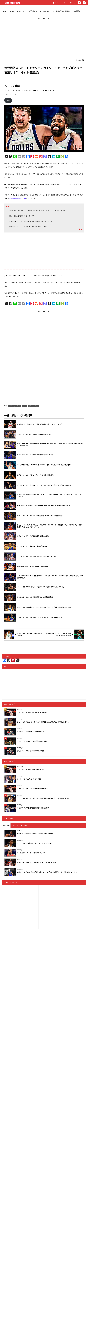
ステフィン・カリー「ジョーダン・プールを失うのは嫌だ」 (36, 475)
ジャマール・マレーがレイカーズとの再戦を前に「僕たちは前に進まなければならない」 (45, 506)
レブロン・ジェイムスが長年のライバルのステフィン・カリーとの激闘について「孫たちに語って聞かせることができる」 (50, 445)
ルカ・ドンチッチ (33, 406)
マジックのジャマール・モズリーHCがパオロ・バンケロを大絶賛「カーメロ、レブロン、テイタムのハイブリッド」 (50, 495)
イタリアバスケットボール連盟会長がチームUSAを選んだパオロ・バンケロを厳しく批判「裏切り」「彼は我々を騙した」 (50, 577)
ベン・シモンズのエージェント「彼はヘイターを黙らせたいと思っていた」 (40, 587)
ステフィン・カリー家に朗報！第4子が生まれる (32, 546)
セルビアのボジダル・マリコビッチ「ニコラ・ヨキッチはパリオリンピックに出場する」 (45, 465)
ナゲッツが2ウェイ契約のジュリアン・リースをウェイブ (34, 843)
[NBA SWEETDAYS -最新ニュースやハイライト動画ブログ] (13, 2)
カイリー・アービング (14, 406)
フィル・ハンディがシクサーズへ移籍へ (29, 779)
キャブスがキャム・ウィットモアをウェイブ (31, 853)
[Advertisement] (44, 35)
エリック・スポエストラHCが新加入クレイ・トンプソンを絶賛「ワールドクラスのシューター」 (47, 872)
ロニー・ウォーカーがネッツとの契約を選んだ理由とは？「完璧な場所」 (40, 516)
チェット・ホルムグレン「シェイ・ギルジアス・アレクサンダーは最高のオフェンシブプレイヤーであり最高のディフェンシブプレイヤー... (50, 526)
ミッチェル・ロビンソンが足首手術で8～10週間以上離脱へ (35, 597)
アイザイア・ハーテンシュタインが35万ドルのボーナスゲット (36, 556)
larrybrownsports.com (17, 198)
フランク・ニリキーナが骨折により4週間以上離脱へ (33, 536)
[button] (79, 2)
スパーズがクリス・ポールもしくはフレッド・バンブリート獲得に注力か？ (41, 617)
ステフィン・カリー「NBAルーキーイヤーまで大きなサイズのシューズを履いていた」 (44, 485)
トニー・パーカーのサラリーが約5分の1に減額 (32, 741)
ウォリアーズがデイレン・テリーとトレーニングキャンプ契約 (36, 862)
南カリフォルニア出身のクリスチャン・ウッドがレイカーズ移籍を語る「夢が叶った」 (44, 607)
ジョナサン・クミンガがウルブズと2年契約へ (31, 751)
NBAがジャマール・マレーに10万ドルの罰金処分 (32, 567)
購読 (8, 100)
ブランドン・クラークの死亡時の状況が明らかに (32, 712)
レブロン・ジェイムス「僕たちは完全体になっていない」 (35, 455)
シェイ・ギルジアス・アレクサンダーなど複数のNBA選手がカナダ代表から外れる (43, 722)
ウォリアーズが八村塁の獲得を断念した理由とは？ (33, 808)
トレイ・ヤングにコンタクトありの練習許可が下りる (34, 434)
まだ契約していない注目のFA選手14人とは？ (31, 732)
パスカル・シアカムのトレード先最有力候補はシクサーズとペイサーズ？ (40, 424)
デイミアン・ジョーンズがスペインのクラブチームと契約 (35, 833)
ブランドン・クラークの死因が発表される (30, 769)
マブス (24, 406)
